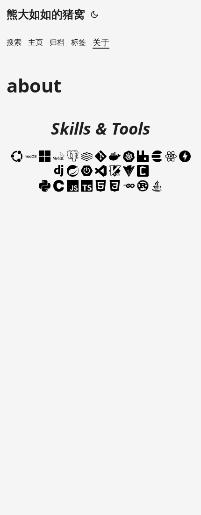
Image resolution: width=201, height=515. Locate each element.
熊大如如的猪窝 (46, 13)
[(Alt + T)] (94, 14)
